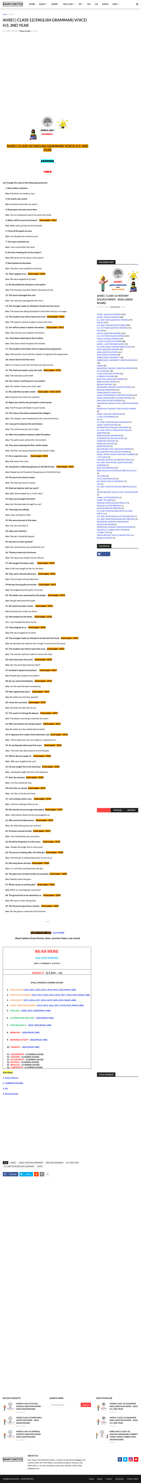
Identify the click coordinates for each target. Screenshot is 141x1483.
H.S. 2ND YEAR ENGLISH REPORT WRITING (116, 519)
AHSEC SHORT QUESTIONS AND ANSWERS (116, 454)
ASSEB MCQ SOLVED (106, 441)
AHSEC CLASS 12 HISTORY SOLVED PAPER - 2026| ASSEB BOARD (115, 299)
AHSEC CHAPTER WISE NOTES (110, 344)
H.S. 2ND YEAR (72, 1163)
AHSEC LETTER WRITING (108, 497)
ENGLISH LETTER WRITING (109, 505)
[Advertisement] (47, 55)
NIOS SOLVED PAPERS (107, 355)
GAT (99, 484)
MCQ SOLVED (103, 371)
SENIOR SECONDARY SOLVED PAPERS (114, 387)
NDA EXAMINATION (106, 468)
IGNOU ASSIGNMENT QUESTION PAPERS (115, 395)
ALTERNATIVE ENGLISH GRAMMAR (112, 427)
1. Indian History (10, 1078)
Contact (109, 1479)
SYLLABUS (101, 476)
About (99, 1479)
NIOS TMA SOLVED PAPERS (109, 400)
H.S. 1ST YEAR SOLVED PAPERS (110, 336)
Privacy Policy (132, 1479)
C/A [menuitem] (96, 4)
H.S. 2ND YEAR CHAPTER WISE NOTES (114, 347)
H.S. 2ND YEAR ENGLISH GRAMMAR (19, 1166)
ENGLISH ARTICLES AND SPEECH (112, 503)
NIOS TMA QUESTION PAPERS (110, 379)
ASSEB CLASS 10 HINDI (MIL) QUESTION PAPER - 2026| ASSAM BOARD (29, 1420)
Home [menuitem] (32, 4)
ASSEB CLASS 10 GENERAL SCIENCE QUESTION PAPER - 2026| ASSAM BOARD (29, 1434)
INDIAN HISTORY (104, 384)
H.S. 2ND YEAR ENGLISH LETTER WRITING (115, 516)
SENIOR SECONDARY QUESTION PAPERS (115, 368)
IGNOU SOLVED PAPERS (107, 339)
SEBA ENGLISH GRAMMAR (109, 435)
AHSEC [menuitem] (42, 4)
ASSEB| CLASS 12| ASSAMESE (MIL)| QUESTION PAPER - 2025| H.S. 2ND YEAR (124, 1406)
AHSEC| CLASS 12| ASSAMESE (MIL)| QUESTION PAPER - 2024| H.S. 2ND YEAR (124, 1420)
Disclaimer (119, 1479)
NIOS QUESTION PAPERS (108, 349)
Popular (117, 810)
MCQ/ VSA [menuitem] (68, 4)
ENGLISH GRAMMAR (54, 1163)
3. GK (5, 1088)
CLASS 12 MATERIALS (106, 417)
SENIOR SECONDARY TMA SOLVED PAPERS (116, 408)
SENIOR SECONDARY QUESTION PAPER (115, 527)
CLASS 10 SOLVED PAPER (108, 373)
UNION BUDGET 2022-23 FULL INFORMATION (117, 492)
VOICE (39, 1166)
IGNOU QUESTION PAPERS (109, 333)
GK (98, 419)
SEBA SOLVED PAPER (106, 382)
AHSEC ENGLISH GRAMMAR (31, 1163)
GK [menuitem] (80, 4)
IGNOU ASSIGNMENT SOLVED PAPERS (114, 398)
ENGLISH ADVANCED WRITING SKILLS (114, 460)
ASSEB (100, 365)
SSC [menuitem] (89, 4)
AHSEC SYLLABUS (105, 500)
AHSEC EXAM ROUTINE (107, 425)
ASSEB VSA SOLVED (105, 443)
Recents (131, 810)
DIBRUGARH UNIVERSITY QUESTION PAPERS (117, 360)
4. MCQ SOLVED (10, 1094)
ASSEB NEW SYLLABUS (107, 392)
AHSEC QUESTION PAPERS (109, 314)
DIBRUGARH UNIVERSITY (108, 357)
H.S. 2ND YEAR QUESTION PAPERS (112, 320)
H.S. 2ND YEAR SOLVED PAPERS (111, 325)
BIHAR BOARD (103, 446)
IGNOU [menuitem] (105, 4)
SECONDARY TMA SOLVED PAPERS (113, 452)
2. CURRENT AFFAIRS (13, 1083)
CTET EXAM (102, 457)
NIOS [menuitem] (115, 4)
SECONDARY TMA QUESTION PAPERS (114, 449)
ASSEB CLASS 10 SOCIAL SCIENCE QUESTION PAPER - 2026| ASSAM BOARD (29, 1406)
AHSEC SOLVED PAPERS (107, 317)
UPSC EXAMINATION (106, 478)
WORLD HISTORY (104, 538)
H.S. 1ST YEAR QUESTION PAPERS (112, 328)
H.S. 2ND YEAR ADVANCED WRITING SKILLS (116, 486)
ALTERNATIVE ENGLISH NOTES (110, 438)
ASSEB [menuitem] (54, 4)
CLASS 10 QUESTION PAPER (109, 341)
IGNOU (100, 322)
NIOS (99, 330)
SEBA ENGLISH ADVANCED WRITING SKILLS (116, 470)
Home (5, 14)
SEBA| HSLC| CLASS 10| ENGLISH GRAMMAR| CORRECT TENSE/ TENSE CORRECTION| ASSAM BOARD (124, 1435)
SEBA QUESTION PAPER (107, 352)
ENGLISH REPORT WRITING (109, 508)
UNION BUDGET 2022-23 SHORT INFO (114, 535)
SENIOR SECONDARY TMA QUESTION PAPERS (117, 403)
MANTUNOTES (27, 1479)
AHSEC (11, 14)
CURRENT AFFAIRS (105, 376)
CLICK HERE (58, 932)
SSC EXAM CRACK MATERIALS (110, 481)
